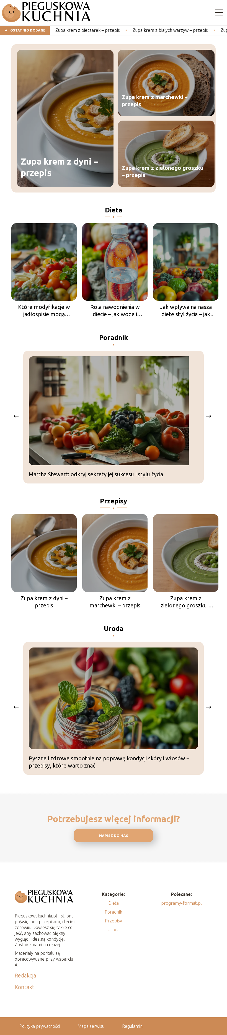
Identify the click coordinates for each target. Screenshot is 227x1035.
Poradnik (113, 337)
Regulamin (132, 1026)
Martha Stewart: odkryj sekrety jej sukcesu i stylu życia (96, 474)
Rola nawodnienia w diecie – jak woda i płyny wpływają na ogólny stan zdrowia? (115, 311)
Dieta (113, 210)
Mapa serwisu (91, 1026)
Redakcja (25, 975)
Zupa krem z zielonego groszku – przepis (162, 171)
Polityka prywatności (39, 1026)
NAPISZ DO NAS (113, 836)
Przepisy (113, 501)
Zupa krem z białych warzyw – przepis (146, 30)
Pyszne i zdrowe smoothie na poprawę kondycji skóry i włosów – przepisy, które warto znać (109, 762)
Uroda (113, 628)
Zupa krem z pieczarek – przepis (63, 30)
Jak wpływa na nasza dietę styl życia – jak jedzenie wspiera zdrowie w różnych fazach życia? (186, 311)
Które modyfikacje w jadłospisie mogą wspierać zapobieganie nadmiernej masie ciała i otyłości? (44, 311)
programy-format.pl (181, 903)
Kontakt (24, 987)
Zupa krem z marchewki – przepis (154, 100)
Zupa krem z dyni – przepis (59, 167)
